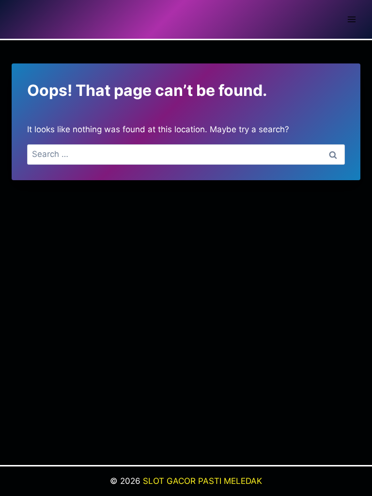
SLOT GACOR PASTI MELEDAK (202, 481)
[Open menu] (351, 19)
